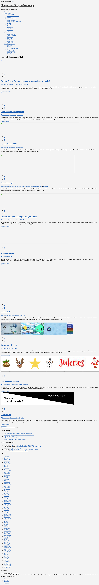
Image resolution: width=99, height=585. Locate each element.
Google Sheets (10, 39)
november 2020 (7, 532)
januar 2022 (7, 512)
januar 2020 (7, 545)
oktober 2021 (7, 517)
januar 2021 (7, 529)
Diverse (9, 46)
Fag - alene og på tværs (24, 186)
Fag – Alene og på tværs (10, 18)
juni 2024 (6, 476)
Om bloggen (7, 11)
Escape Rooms (10, 14)
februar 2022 (7, 511)
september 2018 (7, 566)
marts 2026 (6, 458)
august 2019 (7, 552)
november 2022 (7, 501)
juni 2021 (6, 522)
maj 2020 (6, 539)
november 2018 (7, 564)
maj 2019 (6, 556)
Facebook (6, 578)
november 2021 (7, 515)
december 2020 (7, 531)
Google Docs (10, 37)
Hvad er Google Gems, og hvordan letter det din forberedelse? (25, 81)
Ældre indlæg (4, 426)
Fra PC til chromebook (12, 48)
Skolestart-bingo (7, 253)
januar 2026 (7, 461)
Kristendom (10, 27)
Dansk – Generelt (11, 20)
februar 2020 (7, 543)
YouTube (9, 53)
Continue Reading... (5, 91)
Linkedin (7, 583)
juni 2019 (6, 554)
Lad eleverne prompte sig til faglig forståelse (14, 437)
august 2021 (7, 519)
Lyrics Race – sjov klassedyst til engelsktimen (19, 217)
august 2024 (7, 475)
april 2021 (6, 525)
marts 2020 (6, 542)
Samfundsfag (10, 30)
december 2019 (7, 546)
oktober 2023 (7, 486)
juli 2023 (6, 490)
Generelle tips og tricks (9, 44)
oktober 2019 (7, 549)
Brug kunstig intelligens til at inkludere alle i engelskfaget (18, 433)
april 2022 (6, 508)
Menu (6, 1)
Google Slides (10, 42)
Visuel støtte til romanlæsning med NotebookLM (22, 445)
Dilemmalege (6, 415)
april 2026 (6, 456)
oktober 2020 (7, 533)
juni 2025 (6, 466)
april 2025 (6, 468)
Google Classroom (11, 35)
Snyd (8, 31)
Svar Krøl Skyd (7, 183)
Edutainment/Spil (8, 13)
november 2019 (7, 547)
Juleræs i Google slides (10, 381)
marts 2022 (6, 510)
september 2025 (7, 463)
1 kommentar (20, 115)
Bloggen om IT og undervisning (17, 5)
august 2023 (7, 489)
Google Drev (10, 38)
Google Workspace (8, 32)
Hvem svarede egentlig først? (12, 112)
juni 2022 (6, 505)
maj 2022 (6, 507)
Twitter (6, 580)
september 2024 (7, 473)
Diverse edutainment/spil (13, 16)
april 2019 (6, 557)
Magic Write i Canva (9, 436)
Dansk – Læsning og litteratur (14, 21)
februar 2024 (7, 482)
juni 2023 (6, 491)
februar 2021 (7, 528)
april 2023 (6, 494)
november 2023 (7, 484)
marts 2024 (6, 480)
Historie (9, 25)
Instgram (7, 581)
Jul (7, 49)
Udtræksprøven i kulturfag (14, 448)
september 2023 (7, 487)
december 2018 (7, 563)
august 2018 (7, 567)
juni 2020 (6, 538)
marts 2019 (6, 559)
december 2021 (7, 514)
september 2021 (7, 518)
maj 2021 (6, 524)
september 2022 (7, 504)
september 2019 (7, 550)
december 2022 (7, 500)
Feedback (9, 24)
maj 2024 (6, 477)
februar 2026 (7, 459)
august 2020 (7, 536)
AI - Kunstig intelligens (7, 84)
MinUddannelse (11, 51)
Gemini (25, 84)
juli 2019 (6, 553)
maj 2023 (6, 493)
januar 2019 (7, 561)
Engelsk (9, 23)
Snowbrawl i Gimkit (9, 345)
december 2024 (7, 470)
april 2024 (6, 479)
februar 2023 (7, 497)
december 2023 (7, 483)
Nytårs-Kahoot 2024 (9, 144)
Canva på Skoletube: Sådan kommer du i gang (15, 439)
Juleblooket (5, 312)
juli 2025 (6, 465)
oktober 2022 (7, 503)
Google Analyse (11, 34)
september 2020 (7, 535)
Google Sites (10, 41)
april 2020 (6, 540)
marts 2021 (6, 526)
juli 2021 (6, 521)
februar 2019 (7, 560)
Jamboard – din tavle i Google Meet (19, 451)
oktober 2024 (7, 472)
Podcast (9, 28)
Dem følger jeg (10, 45)
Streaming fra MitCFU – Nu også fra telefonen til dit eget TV (25, 449)
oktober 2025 (7, 462)
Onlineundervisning (11, 52)
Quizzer (9, 17)
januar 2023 (7, 498)
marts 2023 (6, 496)
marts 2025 (6, 469)
